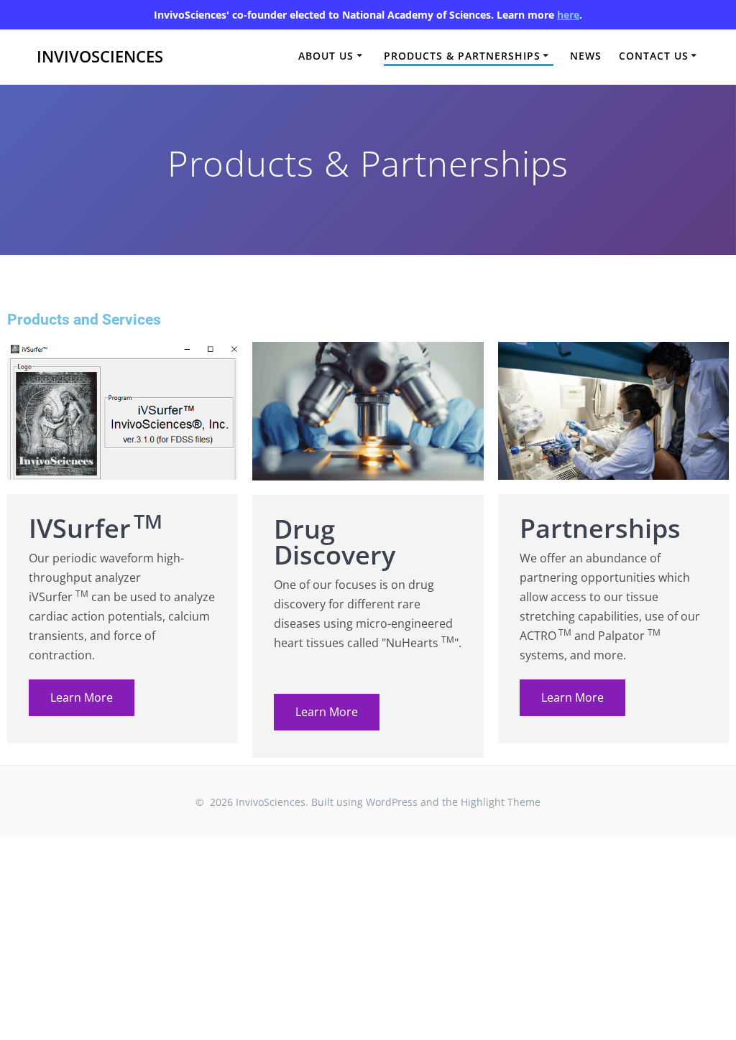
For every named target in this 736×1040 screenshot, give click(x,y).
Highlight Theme (500, 802)
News (586, 55)
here (568, 15)
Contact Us (654, 55)
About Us (326, 55)
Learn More (81, 697)
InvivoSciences (100, 57)
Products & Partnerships (462, 55)
